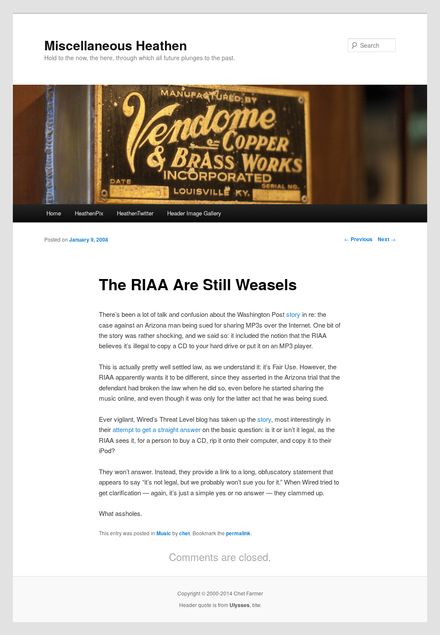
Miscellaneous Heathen (115, 45)
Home (53, 213)
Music (163, 533)
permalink (238, 533)
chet (184, 533)
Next (387, 239)
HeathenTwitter (135, 213)
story (293, 314)
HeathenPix (89, 213)
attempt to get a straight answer (157, 429)
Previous (358, 239)
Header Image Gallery (194, 213)
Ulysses (239, 605)
